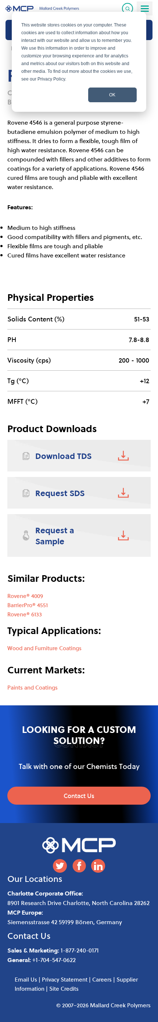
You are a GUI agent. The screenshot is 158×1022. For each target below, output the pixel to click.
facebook (79, 866)
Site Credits (64, 988)
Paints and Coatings (32, 687)
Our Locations (34, 878)
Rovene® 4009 (25, 596)
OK (112, 94)
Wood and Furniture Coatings (44, 648)
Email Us (26, 979)
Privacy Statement (64, 979)
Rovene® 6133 (24, 614)
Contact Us (79, 795)
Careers (102, 979)
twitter (60, 866)
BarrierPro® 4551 (27, 605)
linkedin (98, 866)
